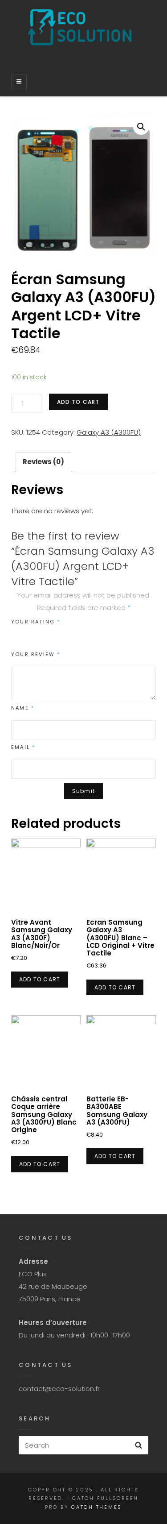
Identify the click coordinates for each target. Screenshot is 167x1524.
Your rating (36, 622)
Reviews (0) (43, 461)
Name (22, 708)
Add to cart (78, 402)
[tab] (43, 462)
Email (23, 747)
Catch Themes (96, 1507)
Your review (36, 654)
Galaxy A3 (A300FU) (109, 432)
